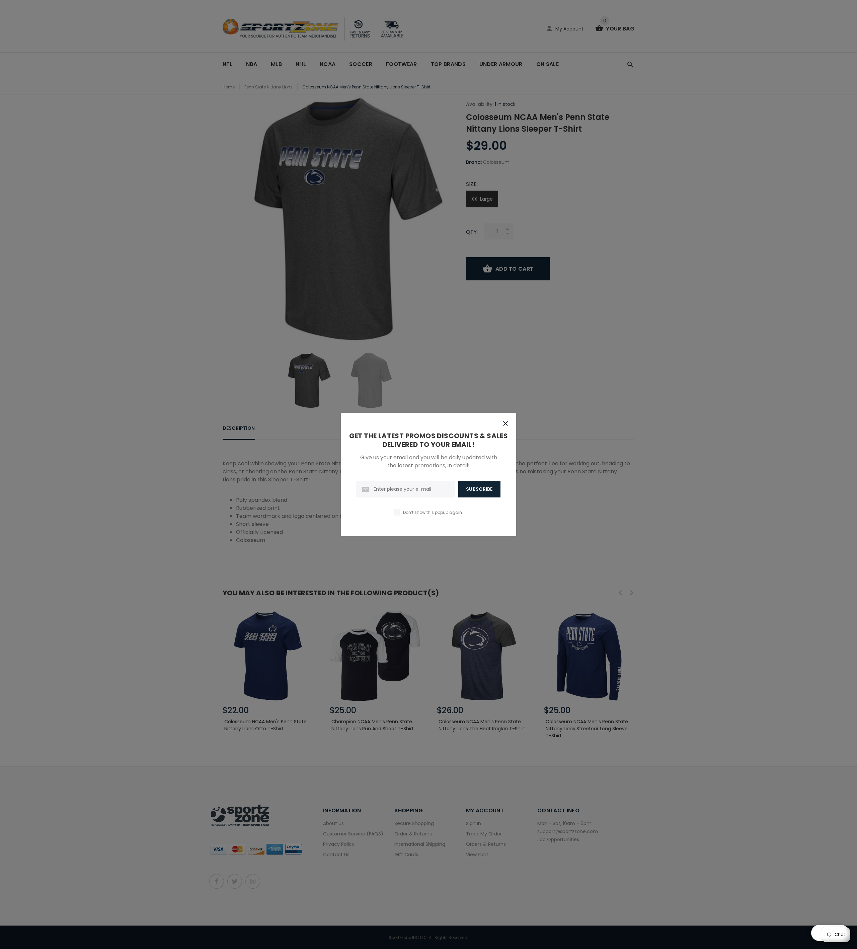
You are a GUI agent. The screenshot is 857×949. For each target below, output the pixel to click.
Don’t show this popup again (432, 512)
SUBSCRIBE (479, 489)
